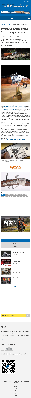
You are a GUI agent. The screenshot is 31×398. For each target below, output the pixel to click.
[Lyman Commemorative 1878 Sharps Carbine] (15, 54)
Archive (15, 246)
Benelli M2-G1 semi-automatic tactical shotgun (20, 260)
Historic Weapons (5, 196)
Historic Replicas (23, 194)
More (15, 286)
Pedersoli (12, 196)
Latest (18, 240)
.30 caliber (7, 194)
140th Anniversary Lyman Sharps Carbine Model (14, 106)
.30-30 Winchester (14, 194)
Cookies (15, 395)
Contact (15, 388)
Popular (15, 243)
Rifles (21, 36)
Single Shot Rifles (23, 196)
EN (26, 1)
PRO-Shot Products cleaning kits (20, 277)
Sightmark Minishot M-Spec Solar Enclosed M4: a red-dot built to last (20, 252)
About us (15, 386)
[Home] (15, 5)
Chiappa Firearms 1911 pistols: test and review (20, 269)
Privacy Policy (15, 393)
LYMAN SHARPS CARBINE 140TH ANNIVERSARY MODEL (14, 139)
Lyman (3, 194)
